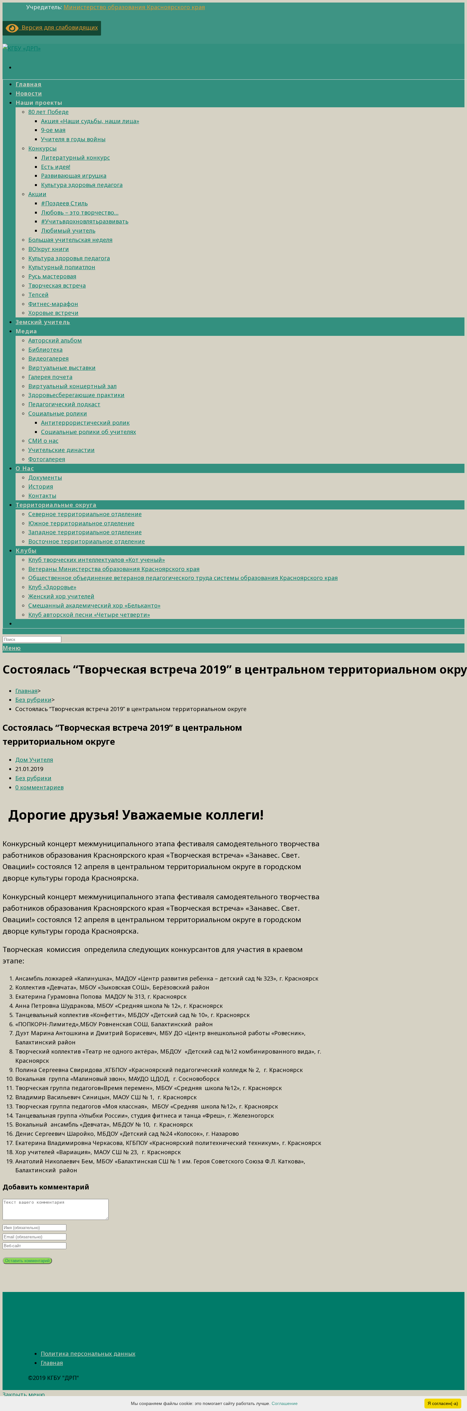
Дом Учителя (34, 759)
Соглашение (285, 1403)
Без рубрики (33, 778)
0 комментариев (39, 787)
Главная (52, 1363)
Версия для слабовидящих (58, 27)
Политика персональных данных (88, 1353)
